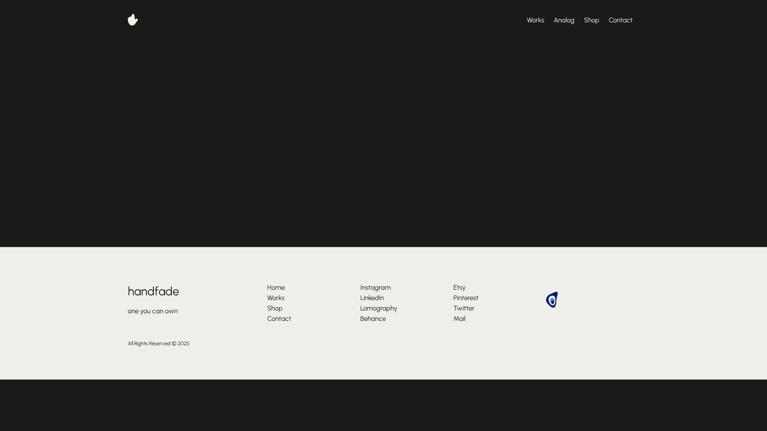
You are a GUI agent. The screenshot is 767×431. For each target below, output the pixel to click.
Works (535, 20)
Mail (459, 318)
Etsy (459, 287)
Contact (621, 20)
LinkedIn (372, 298)
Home (276, 287)
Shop (591, 20)
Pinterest (466, 298)
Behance (373, 318)
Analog (564, 20)
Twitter (464, 308)
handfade (153, 291)
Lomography (378, 308)
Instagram (375, 287)
